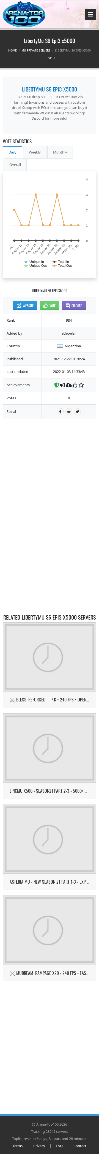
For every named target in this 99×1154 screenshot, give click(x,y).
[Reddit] (68, 411)
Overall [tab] (15, 164)
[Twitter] (77, 411)
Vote (52, 58)
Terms (18, 1145)
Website (28, 305)
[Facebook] (60, 411)
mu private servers (35, 50)
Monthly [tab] (60, 152)
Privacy (39, 1145)
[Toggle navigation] (90, 14)
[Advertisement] (49, 458)
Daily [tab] (12, 152)
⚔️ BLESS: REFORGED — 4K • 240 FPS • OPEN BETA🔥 (50, 699)
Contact (79, 1145)
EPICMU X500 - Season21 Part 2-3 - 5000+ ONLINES (50, 790)
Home (12, 50)
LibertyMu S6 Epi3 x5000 (49, 89)
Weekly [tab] (35, 152)
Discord (77, 305)
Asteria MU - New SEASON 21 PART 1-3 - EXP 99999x (50, 881)
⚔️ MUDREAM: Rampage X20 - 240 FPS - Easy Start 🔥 (50, 973)
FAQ (59, 1145)
